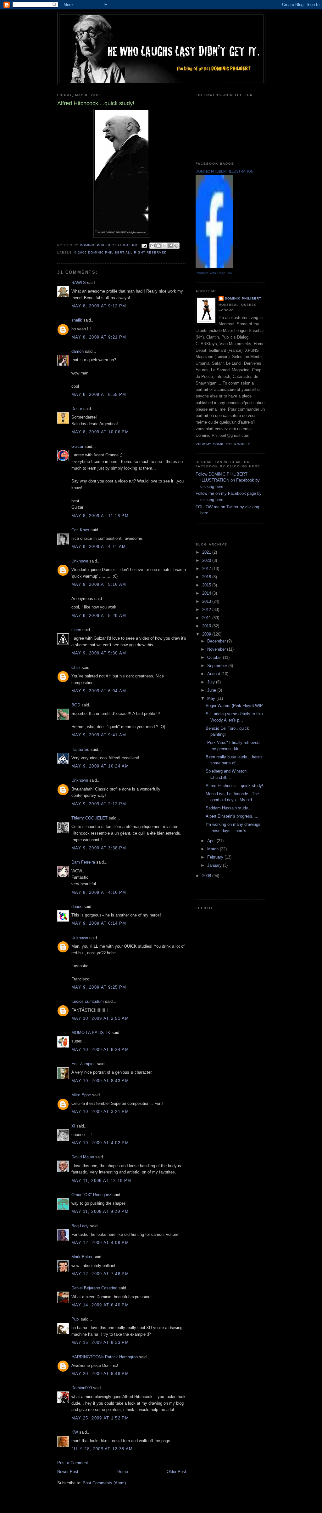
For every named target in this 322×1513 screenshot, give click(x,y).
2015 (207, 585)
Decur (76, 408)
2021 (207, 552)
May (211, 698)
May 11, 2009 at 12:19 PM (101, 1180)
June (212, 690)
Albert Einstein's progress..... (232, 816)
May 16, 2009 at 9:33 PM (100, 1342)
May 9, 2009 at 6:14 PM (98, 923)
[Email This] (152, 246)
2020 (207, 560)
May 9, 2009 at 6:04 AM (98, 690)
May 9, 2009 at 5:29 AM (98, 615)
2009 (207, 634)
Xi (73, 1126)
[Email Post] (144, 245)
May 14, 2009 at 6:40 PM (100, 1305)
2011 (207, 617)
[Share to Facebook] (170, 246)
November (217, 649)
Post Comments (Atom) (104, 1483)
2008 (207, 875)
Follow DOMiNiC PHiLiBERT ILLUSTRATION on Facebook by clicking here (228, 480)
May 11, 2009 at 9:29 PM (100, 1211)
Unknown (79, 561)
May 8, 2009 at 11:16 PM (100, 515)
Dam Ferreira (83, 862)
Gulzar (77, 446)
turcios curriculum (87, 1001)
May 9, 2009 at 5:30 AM (98, 653)
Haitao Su (80, 749)
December (217, 641)
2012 (207, 609)
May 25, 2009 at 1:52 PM (100, 1418)
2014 (207, 593)
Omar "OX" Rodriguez (91, 1194)
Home (122, 1471)
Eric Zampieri (83, 1063)
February (216, 857)
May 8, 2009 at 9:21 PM (98, 337)
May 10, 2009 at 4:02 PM (100, 1142)
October (215, 657)
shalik (76, 320)
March (213, 849)
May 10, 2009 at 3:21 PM (100, 1111)
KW (74, 1432)
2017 (207, 568)
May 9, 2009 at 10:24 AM (100, 766)
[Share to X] (164, 246)
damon (77, 351)
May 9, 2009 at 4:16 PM (98, 892)
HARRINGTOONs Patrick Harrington (104, 1357)
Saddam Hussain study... (229, 808)
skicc (76, 629)
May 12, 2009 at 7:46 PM (100, 1273)
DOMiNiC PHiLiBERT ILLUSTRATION (224, 171)
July (211, 682)
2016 (207, 576)
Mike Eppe (81, 1095)
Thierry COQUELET (89, 818)
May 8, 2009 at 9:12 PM (98, 306)
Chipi (75, 667)
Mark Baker (81, 1256)
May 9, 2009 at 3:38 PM (98, 848)
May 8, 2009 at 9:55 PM (98, 394)
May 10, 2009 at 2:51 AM (100, 1018)
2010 (207, 626)
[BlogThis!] (158, 246)
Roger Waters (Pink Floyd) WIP (234, 705)
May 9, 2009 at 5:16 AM (98, 584)
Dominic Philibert (243, 298)
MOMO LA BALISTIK (90, 1032)
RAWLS (78, 282)
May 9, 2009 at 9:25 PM (98, 987)
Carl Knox (80, 530)
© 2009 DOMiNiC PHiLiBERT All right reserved (120, 252)
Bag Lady (80, 1226)
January (215, 865)
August (214, 673)
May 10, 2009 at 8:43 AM (100, 1080)
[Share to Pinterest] (176, 246)
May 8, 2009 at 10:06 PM (100, 432)
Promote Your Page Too (214, 273)
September (217, 665)
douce (76, 906)
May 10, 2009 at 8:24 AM (100, 1049)
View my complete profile (223, 444)
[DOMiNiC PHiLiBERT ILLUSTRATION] (214, 267)
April (212, 840)
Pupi (75, 1319)
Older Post (176, 1471)
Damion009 (81, 1387)
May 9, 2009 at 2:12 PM (98, 804)
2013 (207, 601)
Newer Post (67, 1471)
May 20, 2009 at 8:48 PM (100, 1373)
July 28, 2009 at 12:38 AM (102, 1449)
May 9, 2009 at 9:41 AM (98, 735)
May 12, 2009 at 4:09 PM (100, 1242)
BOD (75, 705)
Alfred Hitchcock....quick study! (234, 785)
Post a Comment (72, 1462)
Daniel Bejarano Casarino (94, 1288)
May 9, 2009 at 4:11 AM (98, 546)
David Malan (82, 1157)
